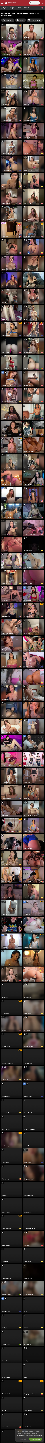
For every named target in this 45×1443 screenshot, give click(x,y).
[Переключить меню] (2, 3)
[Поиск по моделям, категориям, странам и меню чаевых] (42, 8)
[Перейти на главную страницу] (13, 3)
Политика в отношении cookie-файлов (29, 1435)
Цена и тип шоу (36, 20)
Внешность (9, 20)
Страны (22, 20)
